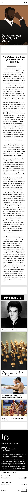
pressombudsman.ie (10, 470)
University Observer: (12, 477)
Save (24, 490)
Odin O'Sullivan (11, 66)
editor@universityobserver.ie (8, 449)
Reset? (18, 490)
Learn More (4, 490)
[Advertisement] (14, 49)
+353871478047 (6, 450)
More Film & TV (12, 297)
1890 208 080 (20, 468)
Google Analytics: (12, 484)
